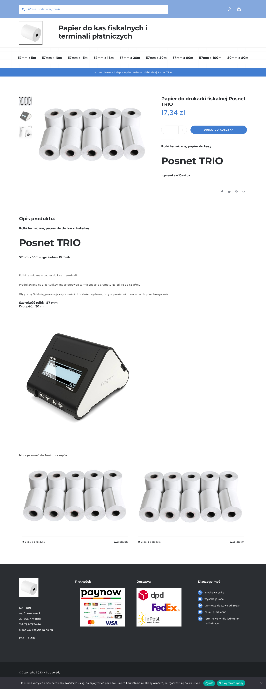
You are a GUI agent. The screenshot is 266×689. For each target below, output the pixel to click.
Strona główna (102, 72)
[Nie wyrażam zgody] (261, 683)
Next (147, 132)
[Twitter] (229, 192)
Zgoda (209, 683)
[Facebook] (222, 192)
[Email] (243, 192)
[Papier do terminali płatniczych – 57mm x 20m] (75, 494)
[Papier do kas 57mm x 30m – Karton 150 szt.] (191, 495)
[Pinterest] (236, 192)
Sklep (117, 72)
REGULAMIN (27, 638)
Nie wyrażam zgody (231, 683)
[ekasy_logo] (30, 22)
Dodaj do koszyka (218, 129)
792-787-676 (32, 624)
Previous (38, 132)
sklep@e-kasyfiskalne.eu (36, 630)
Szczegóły (122, 541)
